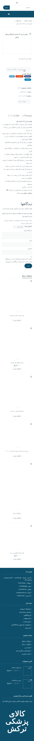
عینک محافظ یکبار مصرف (16, 362)
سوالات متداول (26, 641)
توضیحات (27, 115)
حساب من (28, 647)
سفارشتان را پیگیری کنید (23, 651)
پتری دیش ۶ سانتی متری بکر (17, 315)
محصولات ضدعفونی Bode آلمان (21, 625)
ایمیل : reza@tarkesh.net (23, 592)
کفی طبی (28, 628)
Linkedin (28, 79)
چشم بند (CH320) (16, 680)
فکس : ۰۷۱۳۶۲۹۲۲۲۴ (24, 589)
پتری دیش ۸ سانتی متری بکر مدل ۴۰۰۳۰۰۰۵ (17, 451)
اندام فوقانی (27, 618)
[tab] (27, 115)
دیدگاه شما (28, 230)
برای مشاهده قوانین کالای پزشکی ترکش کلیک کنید (17, 701)
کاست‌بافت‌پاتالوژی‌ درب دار (17, 553)
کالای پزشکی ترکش (17, 721)
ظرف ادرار (21, 96)
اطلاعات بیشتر (17, 320)
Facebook (27, 76)
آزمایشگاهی (23, 92)
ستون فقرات (27, 621)
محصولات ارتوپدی (25, 609)
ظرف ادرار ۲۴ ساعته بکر (24, 121)
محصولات (18, 20)
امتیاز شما (28, 226)
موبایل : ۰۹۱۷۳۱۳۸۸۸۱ (24, 583)
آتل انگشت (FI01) (16, 667)
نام (30, 241)
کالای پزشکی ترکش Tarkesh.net (17, 2)
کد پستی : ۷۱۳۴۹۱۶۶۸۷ (24, 596)
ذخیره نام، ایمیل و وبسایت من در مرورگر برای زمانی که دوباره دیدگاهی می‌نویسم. (18, 260)
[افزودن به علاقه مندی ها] (5, 287)
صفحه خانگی (28, 20)
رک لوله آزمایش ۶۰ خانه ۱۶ (17, 411)
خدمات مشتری (26, 654)
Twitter (12, 76)
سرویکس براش (17, 513)
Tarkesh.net (17, 734)
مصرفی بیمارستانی (25, 612)
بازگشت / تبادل (26, 644)
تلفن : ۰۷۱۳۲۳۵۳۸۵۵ (25, 586)
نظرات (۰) (14, 115)
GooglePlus (19, 76)
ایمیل (29, 249)
